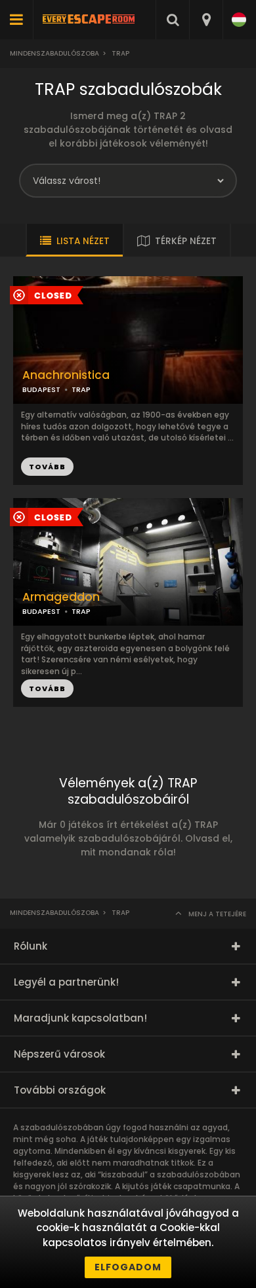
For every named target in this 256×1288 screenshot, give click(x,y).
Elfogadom (128, 1267)
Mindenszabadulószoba (54, 53)
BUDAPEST (41, 389)
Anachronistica (66, 375)
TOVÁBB (47, 466)
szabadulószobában (198, 1174)
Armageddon (61, 597)
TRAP (81, 389)
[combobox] (206, 19)
